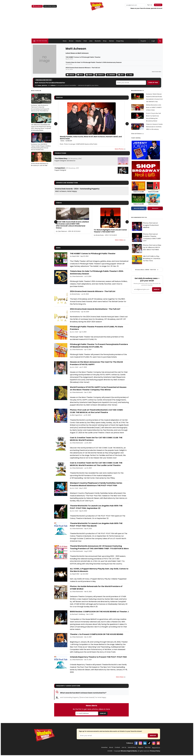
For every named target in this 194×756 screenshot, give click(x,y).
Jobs (90, 41)
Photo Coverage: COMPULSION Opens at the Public (80, 144)
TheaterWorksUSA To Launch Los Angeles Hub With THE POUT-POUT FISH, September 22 (96, 506)
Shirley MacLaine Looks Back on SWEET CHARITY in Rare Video (154, 107)
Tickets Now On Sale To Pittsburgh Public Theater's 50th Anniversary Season (94, 62)
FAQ (130, 75)
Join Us (124, 747)
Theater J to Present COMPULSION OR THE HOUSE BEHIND (96, 634)
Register (143, 41)
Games (111, 41)
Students (98, 41)
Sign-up (149, 5)
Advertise (104, 747)
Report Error (156, 748)
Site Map (148, 747)
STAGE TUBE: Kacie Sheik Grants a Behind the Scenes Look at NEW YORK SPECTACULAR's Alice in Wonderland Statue (72, 225)
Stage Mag (120, 41)
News (65, 41)
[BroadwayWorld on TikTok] (149, 743)
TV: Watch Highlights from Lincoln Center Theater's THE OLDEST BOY (110, 231)
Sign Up (103, 713)
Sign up (157, 289)
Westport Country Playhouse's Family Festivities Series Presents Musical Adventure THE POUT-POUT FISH (96, 484)
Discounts (155, 208)
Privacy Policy (155, 751)
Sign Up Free (153, 83)
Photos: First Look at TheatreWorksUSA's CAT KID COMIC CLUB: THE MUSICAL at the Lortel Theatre (96, 411)
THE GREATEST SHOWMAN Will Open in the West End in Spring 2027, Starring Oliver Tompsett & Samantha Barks (41, 122)
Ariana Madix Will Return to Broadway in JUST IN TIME (39, 159)
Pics (81, 75)
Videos (71, 75)
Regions (140, 747)
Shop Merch (38, 6)
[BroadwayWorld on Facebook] (136, 743)
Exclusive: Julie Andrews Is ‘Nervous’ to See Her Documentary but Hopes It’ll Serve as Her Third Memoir (40, 103)
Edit (122, 75)
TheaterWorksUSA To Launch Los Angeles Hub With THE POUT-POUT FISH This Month (96, 524)
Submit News (132, 747)
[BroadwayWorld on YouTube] (158, 743)
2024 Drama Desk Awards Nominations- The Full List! (95, 309)
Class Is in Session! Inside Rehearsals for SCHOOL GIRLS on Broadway (154, 126)
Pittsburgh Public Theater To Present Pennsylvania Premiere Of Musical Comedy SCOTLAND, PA (99, 345)
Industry (78, 41)
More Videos (119, 240)
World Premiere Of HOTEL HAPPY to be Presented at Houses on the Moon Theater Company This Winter (98, 388)
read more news (156, 71)
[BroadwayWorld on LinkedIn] (145, 743)
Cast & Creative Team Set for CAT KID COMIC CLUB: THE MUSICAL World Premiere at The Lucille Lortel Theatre (96, 464)
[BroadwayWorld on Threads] (154, 743)
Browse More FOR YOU (145, 270)
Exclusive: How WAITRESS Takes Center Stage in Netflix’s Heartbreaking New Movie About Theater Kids (41, 142)
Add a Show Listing (50, 6)
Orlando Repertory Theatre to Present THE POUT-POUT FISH (98, 657)
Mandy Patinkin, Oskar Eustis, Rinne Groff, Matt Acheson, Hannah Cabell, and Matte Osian (91, 139)
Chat (85, 41)
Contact (117, 747)
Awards (112, 75)
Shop (105, 41)
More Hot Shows (139, 208)
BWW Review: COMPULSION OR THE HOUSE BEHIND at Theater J (99, 611)
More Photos (119, 149)
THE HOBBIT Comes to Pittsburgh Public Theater (83, 57)
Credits (101, 75)
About (111, 747)
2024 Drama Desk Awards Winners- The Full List (83, 68)
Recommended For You (139, 217)
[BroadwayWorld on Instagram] (140, 743)
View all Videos (136, 134)
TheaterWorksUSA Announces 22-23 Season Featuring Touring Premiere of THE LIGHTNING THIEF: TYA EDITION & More (99, 547)
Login (153, 41)
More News (120, 677)
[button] (160, 41)
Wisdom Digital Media (129, 751)
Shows (71, 41)
